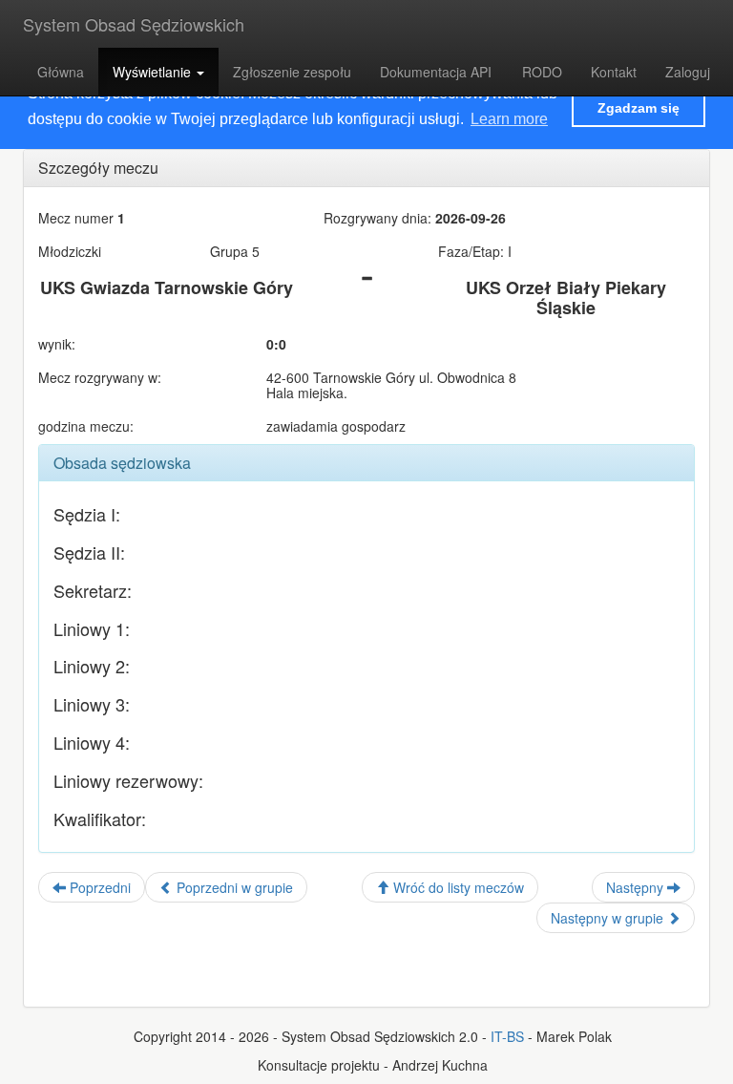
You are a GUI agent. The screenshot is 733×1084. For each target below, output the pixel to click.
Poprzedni (98, 887)
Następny (636, 887)
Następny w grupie (609, 917)
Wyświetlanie (154, 71)
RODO (542, 71)
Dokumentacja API (436, 71)
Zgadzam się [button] (638, 108)
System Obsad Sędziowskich (133, 23)
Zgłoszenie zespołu (292, 71)
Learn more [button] (509, 119)
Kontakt (614, 71)
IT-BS (507, 1036)
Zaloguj (687, 71)
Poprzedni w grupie (233, 887)
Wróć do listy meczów (456, 887)
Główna (60, 71)
